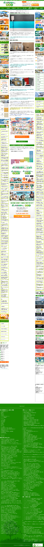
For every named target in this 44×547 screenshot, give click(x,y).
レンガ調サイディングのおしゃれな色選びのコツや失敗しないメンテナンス (11, 477)
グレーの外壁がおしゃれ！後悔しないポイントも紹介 (39, 260)
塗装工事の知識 (3, 129)
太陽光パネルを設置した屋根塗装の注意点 (39, 229)
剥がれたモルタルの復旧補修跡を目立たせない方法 (4, 194)
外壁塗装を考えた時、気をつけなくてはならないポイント (9, 483)
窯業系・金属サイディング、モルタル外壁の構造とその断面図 (9, 498)
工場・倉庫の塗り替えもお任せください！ (39, 101)
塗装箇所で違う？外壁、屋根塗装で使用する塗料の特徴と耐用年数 (32, 527)
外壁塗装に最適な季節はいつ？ (4, 171)
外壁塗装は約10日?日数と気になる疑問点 (39, 137)
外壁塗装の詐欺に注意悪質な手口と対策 (39, 135)
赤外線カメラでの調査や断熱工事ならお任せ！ (4, 150)
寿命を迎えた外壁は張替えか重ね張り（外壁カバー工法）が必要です (32, 438)
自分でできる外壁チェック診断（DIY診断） (7, 461)
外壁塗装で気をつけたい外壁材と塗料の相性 (4, 309)
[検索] (43, 11)
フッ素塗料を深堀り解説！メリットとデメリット (39, 273)
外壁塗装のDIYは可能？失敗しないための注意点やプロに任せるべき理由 (11, 462)
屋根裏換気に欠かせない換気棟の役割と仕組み (4, 291)
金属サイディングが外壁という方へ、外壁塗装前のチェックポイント (32, 541)
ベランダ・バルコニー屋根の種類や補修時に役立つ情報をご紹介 (9, 505)
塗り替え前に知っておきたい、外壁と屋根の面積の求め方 (9, 497)
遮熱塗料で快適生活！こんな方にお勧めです (29, 507)
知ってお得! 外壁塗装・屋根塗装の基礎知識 (7, 457)
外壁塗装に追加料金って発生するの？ (39, 122)
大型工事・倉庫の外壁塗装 (27, 489)
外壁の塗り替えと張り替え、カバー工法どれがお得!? (39, 148)
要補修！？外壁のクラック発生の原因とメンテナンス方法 (9, 476)
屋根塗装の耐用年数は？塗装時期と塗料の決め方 (39, 252)
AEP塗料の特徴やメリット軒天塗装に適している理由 (39, 289)
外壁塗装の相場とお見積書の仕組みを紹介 (39, 127)
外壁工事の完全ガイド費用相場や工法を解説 (4, 147)
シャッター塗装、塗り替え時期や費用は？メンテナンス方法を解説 (32, 481)
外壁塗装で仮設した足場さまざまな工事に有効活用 (39, 182)
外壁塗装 (11, 114)
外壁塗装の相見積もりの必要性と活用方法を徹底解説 (8, 485)
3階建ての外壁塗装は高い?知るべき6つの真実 (39, 145)
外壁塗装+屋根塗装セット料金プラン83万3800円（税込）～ (31, 419)
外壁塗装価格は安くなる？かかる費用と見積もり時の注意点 (31, 423)
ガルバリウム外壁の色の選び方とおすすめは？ (7, 470)
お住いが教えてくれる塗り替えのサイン (4, 137)
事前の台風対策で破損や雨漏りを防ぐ (39, 242)
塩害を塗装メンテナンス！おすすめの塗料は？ (4, 293)
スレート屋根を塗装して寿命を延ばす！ (28, 488)
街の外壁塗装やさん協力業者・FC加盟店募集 (7, 431)
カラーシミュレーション (17, 102)
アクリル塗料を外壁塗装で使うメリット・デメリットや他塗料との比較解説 (33, 518)
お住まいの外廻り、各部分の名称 (5, 464)
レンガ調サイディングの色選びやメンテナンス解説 (4, 192)
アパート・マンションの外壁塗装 (27, 490)
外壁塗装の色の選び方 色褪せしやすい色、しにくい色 (8, 441)
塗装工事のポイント (4, 134)
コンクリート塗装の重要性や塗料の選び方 (4, 275)
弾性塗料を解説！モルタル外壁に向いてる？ (39, 276)
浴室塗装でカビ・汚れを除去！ (4, 270)
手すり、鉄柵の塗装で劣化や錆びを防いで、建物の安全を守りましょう (33, 477)
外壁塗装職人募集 (3, 432)
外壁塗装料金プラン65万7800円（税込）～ (29, 417)
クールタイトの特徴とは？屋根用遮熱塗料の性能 (39, 284)
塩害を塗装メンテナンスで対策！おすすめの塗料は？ (8, 511)
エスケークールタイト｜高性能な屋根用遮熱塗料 (30, 506)
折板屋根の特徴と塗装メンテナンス (3, 252)
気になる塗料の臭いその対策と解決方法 (39, 143)
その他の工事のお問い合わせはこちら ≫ (22, 136)
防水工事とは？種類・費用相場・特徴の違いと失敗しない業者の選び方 (10, 506)
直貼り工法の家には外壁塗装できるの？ (39, 200)
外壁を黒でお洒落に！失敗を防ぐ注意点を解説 (39, 263)
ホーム (3, 8)
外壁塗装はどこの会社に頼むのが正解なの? (7, 491)
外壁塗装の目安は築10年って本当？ (3, 139)
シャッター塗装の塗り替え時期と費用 (4, 272)
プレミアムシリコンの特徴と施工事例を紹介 (39, 281)
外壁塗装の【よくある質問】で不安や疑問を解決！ (8, 439)
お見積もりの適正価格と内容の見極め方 (39, 132)
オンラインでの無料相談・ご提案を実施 (39, 114)
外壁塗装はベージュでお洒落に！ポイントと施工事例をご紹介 (9, 527)
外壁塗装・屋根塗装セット (4, 50)
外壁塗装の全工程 (3, 142)
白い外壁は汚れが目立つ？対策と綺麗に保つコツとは (39, 265)
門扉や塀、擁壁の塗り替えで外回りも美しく (29, 440)
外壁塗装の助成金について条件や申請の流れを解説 (30, 445)
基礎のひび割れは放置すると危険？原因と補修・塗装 (8, 518)
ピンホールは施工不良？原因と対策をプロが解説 (4, 197)
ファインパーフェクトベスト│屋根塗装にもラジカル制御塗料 (31, 499)
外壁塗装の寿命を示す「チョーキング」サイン (4, 186)
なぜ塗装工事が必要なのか (4, 132)
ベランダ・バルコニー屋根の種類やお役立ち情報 (4, 280)
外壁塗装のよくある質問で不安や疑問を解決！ (39, 117)
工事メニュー (19, 8)
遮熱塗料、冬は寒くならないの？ (27, 526)
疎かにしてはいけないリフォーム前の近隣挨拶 (39, 140)
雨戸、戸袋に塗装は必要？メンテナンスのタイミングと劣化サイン (32, 483)
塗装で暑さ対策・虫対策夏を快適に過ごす (4, 184)
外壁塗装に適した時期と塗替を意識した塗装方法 (4, 168)
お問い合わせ (3, 336)
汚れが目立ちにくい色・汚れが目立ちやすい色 (40, 60)
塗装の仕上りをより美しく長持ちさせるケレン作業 (4, 200)
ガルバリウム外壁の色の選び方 (39, 158)
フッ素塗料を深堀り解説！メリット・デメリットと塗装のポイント (10, 529)
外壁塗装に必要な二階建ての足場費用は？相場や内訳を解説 (31, 495)
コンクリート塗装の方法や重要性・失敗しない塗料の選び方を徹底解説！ (33, 482)
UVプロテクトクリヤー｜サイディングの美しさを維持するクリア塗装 (32, 511)
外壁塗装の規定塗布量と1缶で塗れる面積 (39, 221)
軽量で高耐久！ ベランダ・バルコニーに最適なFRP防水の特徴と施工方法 (11, 507)
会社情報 (2, 423)
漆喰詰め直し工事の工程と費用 (39, 213)
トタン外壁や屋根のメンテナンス (4, 249)
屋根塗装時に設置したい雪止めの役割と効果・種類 (4, 231)
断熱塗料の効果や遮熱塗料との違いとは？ (39, 236)
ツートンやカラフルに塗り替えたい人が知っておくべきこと (40, 67)
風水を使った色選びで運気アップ (40, 57)
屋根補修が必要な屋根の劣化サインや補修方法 (4, 236)
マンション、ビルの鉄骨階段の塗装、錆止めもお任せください (31, 476)
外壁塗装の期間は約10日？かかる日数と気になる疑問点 (8, 448)
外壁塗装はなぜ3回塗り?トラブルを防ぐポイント (4, 210)
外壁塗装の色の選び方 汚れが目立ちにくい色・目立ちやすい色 (9, 442)
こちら (20, 67)
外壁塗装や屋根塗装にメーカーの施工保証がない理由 (39, 177)
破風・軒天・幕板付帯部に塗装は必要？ (4, 212)
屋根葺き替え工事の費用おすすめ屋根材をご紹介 (4, 158)
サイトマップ (3, 339)
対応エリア (2, 425)
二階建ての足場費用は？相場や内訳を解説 (39, 187)
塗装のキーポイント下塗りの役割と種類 (39, 166)
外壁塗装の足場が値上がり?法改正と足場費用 (39, 185)
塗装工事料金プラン (30, 8)
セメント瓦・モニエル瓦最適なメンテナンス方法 (4, 257)
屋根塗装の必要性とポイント (27, 433)
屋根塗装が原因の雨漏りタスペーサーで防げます (4, 241)
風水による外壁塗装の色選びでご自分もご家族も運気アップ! (9, 447)
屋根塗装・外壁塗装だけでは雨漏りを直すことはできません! (9, 456)
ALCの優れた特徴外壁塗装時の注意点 (4, 301)
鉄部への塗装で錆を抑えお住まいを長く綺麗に (4, 259)
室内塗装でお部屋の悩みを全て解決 (28, 441)
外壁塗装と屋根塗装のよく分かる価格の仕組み (29, 412)
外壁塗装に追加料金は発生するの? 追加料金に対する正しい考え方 (32, 446)
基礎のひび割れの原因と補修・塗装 (39, 247)
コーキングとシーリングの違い (4, 299)
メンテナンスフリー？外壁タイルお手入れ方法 (39, 208)
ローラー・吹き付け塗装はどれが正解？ (39, 218)
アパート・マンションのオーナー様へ (39, 104)
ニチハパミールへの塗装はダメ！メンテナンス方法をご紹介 (9, 513)
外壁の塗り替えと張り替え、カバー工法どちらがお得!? (8, 463)
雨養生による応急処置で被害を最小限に (39, 244)
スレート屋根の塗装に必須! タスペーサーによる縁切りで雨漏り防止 (10, 490)
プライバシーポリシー (4, 433)
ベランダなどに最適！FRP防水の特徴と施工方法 (4, 286)
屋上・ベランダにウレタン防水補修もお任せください (4, 288)
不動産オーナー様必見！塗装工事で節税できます (39, 179)
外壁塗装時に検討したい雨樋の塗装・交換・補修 (4, 228)
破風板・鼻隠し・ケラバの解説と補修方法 (4, 215)
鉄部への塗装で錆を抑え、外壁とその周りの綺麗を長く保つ (31, 475)
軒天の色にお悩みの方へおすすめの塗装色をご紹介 (4, 220)
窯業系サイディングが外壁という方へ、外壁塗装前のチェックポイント (33, 540)
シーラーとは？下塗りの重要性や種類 (39, 171)
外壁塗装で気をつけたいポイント (4, 207)
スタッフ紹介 (3, 326)
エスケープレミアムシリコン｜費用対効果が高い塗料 (30, 505)
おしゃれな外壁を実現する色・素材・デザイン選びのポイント (9, 521)
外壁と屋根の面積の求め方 (4, 304)
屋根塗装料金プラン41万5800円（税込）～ (29, 418)
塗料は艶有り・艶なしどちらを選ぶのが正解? (39, 203)
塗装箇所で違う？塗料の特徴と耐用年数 (39, 164)
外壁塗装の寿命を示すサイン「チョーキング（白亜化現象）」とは (10, 475)
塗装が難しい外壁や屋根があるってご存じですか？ (39, 195)
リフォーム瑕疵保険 (3, 417)
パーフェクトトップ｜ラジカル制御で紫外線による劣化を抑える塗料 (32, 498)
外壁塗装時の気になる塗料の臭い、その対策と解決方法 (8, 454)
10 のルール (2, 418)
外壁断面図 (2, 306)
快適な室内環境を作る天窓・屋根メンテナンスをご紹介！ (31, 468)
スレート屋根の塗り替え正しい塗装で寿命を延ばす (4, 239)
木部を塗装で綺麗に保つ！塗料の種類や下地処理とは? (39, 231)
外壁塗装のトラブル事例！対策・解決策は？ (39, 250)
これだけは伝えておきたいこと (5, 416)
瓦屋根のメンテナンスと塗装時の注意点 (4, 254)
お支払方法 (2, 424)
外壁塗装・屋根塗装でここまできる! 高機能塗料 (7, 482)
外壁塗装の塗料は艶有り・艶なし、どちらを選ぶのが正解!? (31, 529)
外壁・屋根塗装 (19, 114)
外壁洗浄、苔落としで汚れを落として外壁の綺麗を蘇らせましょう (32, 484)
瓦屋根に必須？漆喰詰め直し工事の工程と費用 (29, 459)
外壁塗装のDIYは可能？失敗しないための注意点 (39, 192)
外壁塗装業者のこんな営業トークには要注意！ (39, 190)
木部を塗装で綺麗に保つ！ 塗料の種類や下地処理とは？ (8, 512)
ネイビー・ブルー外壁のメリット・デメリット (39, 257)
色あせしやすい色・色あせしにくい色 (40, 64)
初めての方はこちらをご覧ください (28, 411)
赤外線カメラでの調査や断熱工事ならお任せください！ (30, 431)
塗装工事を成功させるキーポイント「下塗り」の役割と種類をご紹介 (32, 535)
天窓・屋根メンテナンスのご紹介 (4, 223)
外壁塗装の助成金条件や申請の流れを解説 (39, 119)
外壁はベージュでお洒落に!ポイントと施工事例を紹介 (39, 268)
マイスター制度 (3, 419)
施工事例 (8, 8)
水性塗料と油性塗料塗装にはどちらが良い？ (39, 205)
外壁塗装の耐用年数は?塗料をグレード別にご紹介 (4, 166)
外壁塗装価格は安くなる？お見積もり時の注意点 (4, 153)
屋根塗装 (15, 114)
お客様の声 (14, 8)
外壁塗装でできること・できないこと (4, 202)
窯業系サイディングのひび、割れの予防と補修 (39, 197)
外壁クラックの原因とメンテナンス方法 (4, 189)
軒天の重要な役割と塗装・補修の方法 (4, 218)
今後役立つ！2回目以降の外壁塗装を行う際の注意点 (30, 439)
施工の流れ (25, 8)
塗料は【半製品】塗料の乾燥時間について (4, 296)
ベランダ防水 (25, 114)
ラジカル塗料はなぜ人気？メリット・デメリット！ (39, 286)
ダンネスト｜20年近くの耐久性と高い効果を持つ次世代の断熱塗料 (32, 512)
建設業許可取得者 (3, 331)
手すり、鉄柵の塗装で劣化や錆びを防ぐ (4, 265)
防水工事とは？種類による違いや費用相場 (4, 283)
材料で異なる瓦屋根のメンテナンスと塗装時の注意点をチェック (32, 460)
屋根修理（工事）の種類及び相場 (4, 155)
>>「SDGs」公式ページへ (4, 368)
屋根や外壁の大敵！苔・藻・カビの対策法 (39, 226)
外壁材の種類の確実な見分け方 (38, 150)
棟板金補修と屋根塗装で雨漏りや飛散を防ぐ (4, 278)
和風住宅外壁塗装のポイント (39, 210)
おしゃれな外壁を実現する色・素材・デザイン (39, 255)
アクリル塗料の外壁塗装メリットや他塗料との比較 (4, 174)
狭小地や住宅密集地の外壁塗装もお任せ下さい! (4, 244)
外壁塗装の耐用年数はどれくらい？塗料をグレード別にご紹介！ (9, 471)
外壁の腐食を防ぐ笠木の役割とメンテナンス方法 (4, 226)
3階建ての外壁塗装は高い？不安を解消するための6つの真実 (9, 455)
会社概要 (41, 8)
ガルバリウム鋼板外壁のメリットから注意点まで (39, 156)
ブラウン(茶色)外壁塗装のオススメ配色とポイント (39, 271)
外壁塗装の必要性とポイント (27, 432)
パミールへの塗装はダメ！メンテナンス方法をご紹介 (39, 234)
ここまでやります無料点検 (35, 8)
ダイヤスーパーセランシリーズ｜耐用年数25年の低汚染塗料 (31, 504)
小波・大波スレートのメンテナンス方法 (4, 311)
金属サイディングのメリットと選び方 (4, 246)
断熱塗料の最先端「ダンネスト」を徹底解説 (39, 239)
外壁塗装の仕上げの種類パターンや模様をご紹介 (39, 278)
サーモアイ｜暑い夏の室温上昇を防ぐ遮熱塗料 (29, 500)
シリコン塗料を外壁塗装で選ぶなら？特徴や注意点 (4, 179)
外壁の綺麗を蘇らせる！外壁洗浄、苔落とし (39, 223)
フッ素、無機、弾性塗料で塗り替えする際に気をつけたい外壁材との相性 (11, 500)
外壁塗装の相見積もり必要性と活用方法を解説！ (39, 125)
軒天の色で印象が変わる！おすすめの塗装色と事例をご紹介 (31, 467)
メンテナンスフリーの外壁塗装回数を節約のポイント (39, 153)
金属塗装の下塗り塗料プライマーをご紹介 (39, 169)
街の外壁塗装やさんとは (4, 411)
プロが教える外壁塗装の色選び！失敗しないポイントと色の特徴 (9, 440)
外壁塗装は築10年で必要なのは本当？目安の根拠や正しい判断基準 (10, 449)
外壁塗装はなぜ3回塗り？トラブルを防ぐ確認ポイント (8, 484)
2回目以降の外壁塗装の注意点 (39, 161)
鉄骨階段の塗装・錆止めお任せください (4, 262)
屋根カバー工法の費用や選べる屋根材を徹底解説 (4, 160)
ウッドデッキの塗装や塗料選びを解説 (4, 267)
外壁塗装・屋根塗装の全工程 (27, 416)
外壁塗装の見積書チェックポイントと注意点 (39, 130)
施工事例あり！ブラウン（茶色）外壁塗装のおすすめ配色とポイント (10, 528)
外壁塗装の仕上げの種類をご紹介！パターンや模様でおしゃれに (9, 533)
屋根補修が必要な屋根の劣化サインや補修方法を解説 (30, 474)
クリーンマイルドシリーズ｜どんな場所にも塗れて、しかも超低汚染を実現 (33, 514)
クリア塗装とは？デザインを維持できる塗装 (4, 181)
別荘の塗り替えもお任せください (39, 107)
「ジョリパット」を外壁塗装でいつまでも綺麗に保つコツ (9, 499)
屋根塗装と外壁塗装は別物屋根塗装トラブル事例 (4, 205)
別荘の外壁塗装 (25, 491)
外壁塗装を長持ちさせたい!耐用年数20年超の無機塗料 (39, 174)
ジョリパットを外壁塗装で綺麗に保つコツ (39, 216)
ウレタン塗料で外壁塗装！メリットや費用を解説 (4, 176)
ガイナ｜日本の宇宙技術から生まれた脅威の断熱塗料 (30, 513)
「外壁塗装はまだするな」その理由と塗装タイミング (4, 145)
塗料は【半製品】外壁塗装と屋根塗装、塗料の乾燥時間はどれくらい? (10, 492)
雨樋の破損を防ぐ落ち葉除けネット (3, 233)
